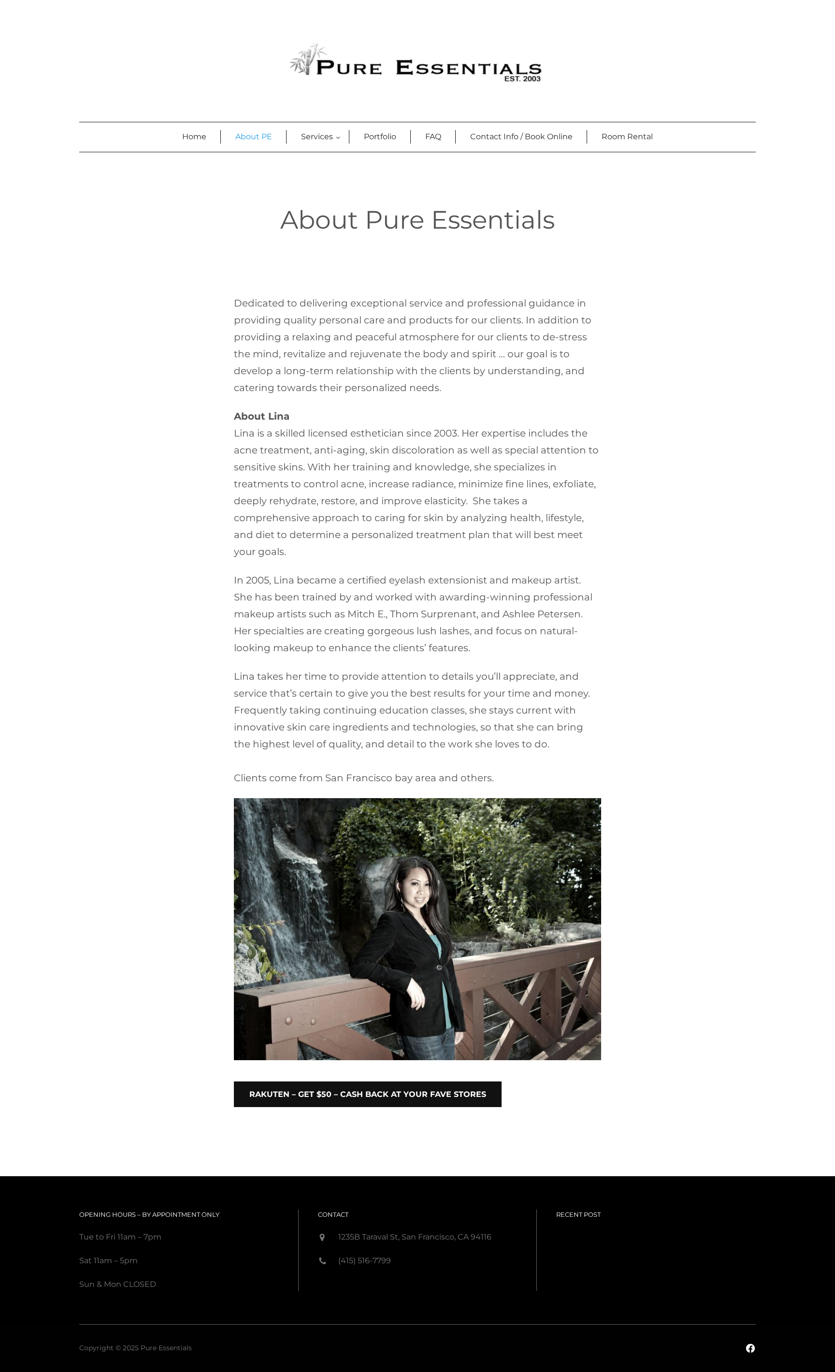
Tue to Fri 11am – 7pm (120, 1236)
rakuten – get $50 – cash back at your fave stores (367, 1094)
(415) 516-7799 (364, 1260)
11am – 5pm (115, 1260)
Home (194, 136)
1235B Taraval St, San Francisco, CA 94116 (414, 1236)
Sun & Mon (100, 1284)
